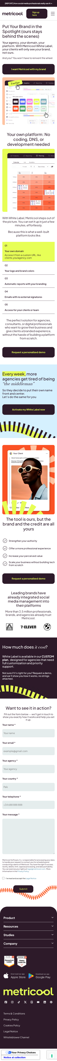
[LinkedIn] (44, 1002)
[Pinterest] (51, 1002)
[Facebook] (6, 1002)
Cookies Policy (12, 1025)
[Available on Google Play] (40, 976)
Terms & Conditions (14, 1013)
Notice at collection (15, 1057)
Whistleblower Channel (16, 1037)
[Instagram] (12, 1002)
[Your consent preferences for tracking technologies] (52, 1056)
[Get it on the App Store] (16, 976)
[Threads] (31, 1002)
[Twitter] (25, 1002)
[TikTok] (19, 1002)
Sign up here (35, 13)
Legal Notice (31, 878)
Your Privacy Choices (23, 1052)
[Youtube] (38, 1002)
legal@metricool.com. (36, 869)
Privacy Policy (23, 871)
